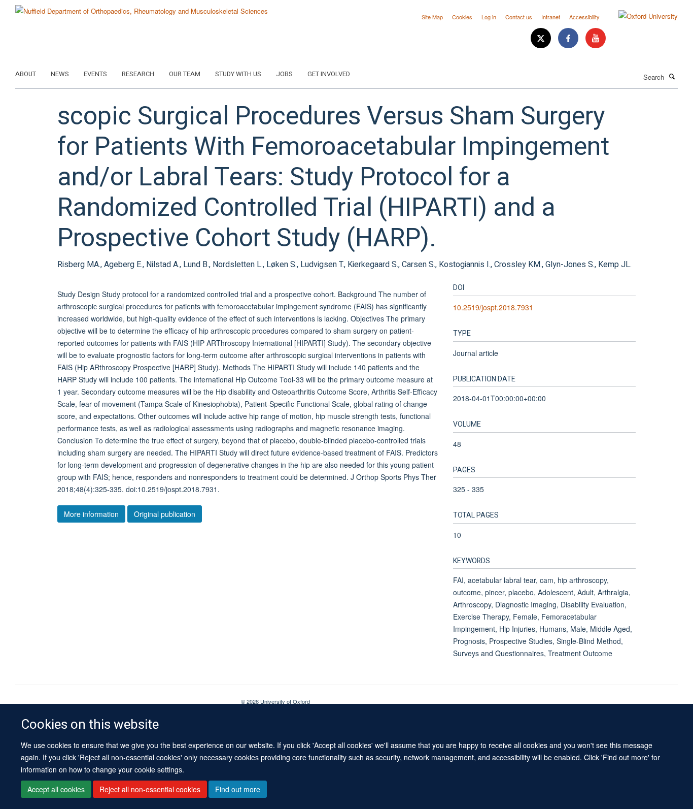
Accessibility (584, 17)
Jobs (284, 74)
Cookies (462, 17)
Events (95, 74)
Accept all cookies (56, 789)
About (25, 74)
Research (138, 74)
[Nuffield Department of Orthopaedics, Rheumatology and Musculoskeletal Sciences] (141, 7)
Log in (488, 17)
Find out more (237, 789)
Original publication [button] (164, 514)
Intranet (550, 17)
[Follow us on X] (542, 38)
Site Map (432, 17)
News (60, 74)
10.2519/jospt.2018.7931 (493, 307)
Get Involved (328, 74)
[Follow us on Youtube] (595, 38)
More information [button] (91, 514)
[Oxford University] (640, 16)
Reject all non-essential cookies (149, 789)
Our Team (184, 74)
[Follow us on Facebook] (569, 38)
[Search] (672, 76)
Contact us (518, 17)
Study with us (238, 74)
